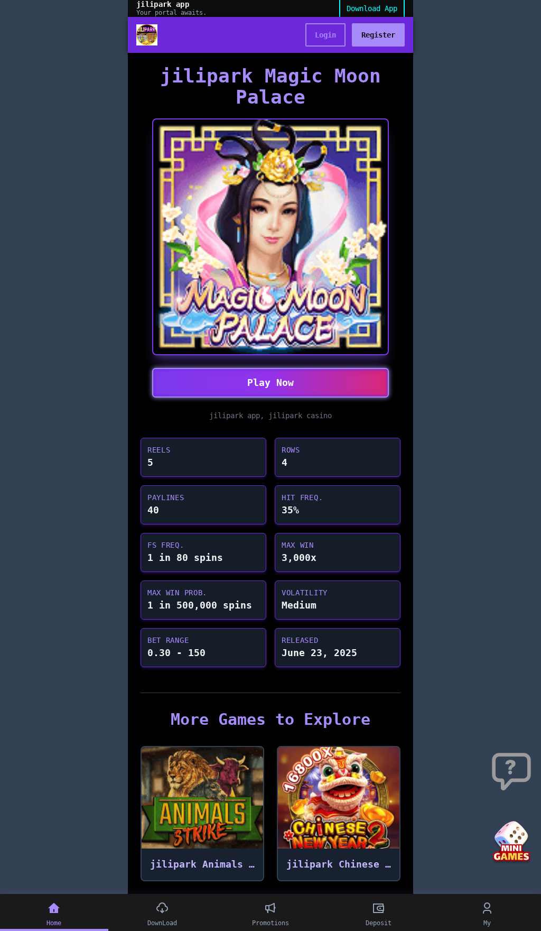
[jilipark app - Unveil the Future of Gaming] (146, 34)
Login (325, 35)
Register (378, 35)
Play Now (270, 382)
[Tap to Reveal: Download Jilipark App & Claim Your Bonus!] (511, 842)
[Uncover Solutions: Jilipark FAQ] (511, 772)
